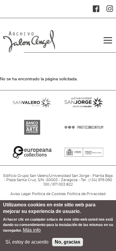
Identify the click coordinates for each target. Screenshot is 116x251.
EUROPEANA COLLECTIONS (32, 160)
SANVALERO (32, 110)
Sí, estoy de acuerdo (26, 241)
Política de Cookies (49, 194)
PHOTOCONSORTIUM (84, 135)
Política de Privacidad (86, 194)
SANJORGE (84, 110)
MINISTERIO (84, 160)
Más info (32, 230)
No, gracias (67, 241)
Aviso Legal (20, 194)
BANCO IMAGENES (32, 135)
